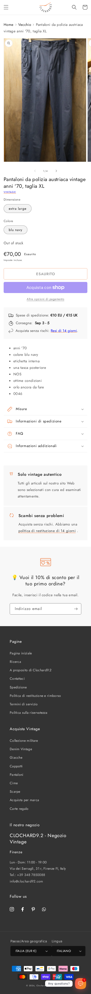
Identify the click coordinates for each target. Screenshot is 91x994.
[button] (6, 7)
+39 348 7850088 (31, 874)
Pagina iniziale (21, 653)
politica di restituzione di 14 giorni (47, 530)
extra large (17, 208)
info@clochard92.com (26, 881)
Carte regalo (19, 808)
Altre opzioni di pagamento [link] (45, 299)
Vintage (10, 192)
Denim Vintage (21, 749)
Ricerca (15, 661)
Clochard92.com (45, 985)
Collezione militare (24, 740)
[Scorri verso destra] (56, 171)
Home (8, 24)
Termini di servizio (24, 704)
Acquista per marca (24, 800)
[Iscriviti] (75, 609)
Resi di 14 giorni (64, 330)
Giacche (16, 757)
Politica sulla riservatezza (28, 712)
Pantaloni (17, 774)
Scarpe (15, 791)
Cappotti (16, 766)
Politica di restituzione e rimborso (35, 695)
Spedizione (18, 687)
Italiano (64, 951)
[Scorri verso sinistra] (35, 171)
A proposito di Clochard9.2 (31, 670)
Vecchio (24, 24)
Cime (14, 783)
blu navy (15, 229)
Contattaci (17, 678)
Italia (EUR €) (26, 951)
